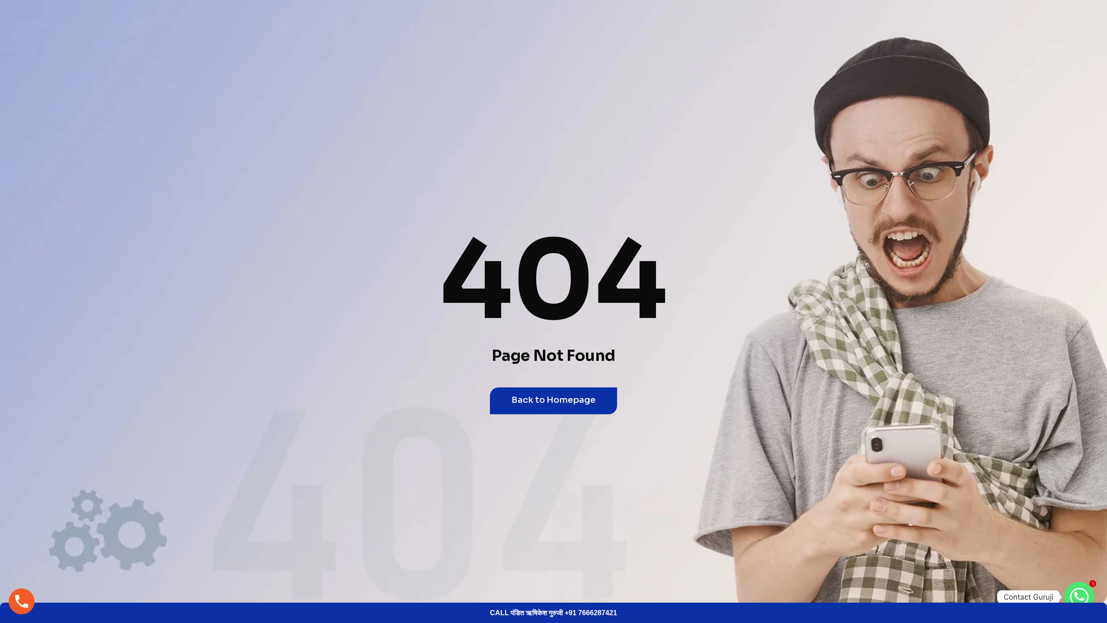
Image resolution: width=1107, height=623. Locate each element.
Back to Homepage (553, 400)
